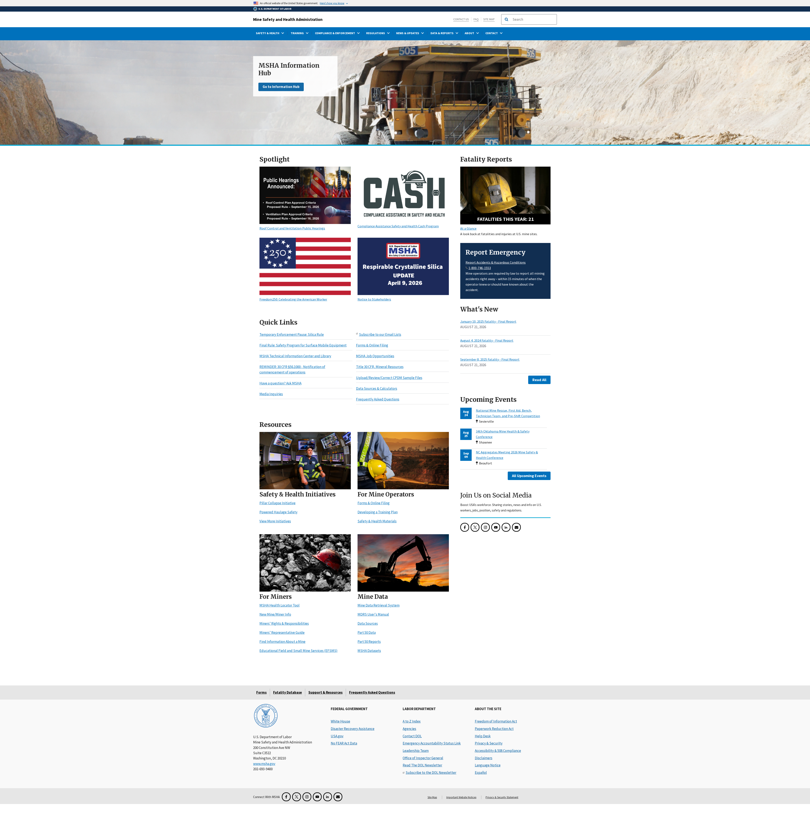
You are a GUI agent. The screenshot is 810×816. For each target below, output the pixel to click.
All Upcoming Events (529, 475)
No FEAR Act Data (344, 743)
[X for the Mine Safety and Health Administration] (475, 527)
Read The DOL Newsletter (422, 765)
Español (481, 772)
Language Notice (488, 765)
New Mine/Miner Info (275, 614)
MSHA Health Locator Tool (279, 605)
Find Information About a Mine (282, 641)
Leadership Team (416, 750)
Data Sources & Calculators (376, 388)
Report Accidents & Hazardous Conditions (496, 262)
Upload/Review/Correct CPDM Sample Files (389, 377)
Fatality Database (287, 692)
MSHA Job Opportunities (375, 356)
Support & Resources (325, 692)
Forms (261, 692)
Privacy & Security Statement (502, 797)
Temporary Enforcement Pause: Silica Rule (291, 334)
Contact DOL (412, 736)
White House (340, 721)
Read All (539, 379)
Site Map (489, 19)
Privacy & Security (488, 743)
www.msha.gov (264, 763)
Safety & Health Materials (377, 521)
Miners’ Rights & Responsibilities (284, 623)
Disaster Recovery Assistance (352, 728)
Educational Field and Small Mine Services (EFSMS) (298, 651)
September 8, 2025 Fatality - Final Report (490, 359)
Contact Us (461, 19)
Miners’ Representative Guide (282, 632)
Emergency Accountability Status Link (432, 743)
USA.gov (337, 736)
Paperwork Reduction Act (494, 728)
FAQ (476, 19)
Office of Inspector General (423, 758)
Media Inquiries (271, 394)
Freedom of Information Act (496, 721)
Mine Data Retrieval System (379, 605)
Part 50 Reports (369, 641)
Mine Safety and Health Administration (288, 19)
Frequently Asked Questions (377, 399)
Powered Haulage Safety (278, 512)
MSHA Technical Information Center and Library (295, 356)
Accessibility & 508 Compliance (498, 750)
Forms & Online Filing (372, 345)
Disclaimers (483, 758)
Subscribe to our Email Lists (380, 334)
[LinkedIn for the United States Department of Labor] (506, 527)
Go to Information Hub (281, 86)
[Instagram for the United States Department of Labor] (485, 527)
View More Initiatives (275, 521)
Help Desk (483, 736)
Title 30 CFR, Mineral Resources (380, 367)
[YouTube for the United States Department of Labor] (495, 527)
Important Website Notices (461, 797)
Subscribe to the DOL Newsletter (431, 772)
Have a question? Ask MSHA (280, 383)
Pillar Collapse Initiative (277, 503)
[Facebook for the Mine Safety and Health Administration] (464, 527)
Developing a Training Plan (378, 512)
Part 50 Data (367, 632)
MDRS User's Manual (373, 614)
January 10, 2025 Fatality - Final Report (488, 321)
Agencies (409, 728)
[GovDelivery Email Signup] (516, 527)
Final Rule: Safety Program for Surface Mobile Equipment (303, 345)
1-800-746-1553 (479, 268)
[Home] (265, 716)
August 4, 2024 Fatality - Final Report (486, 340)
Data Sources (368, 623)
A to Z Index (412, 721)
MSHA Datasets (369, 651)
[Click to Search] (506, 19)
